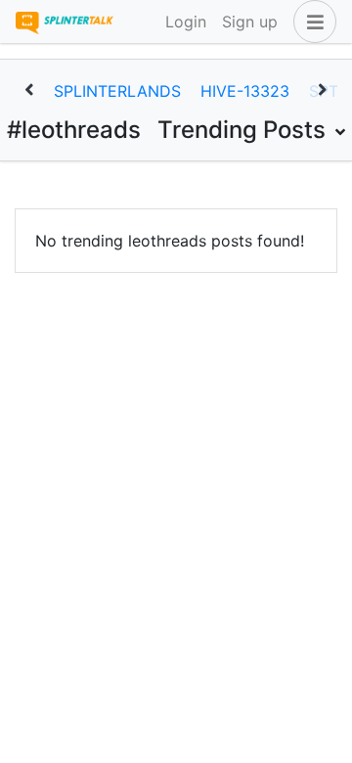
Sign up (250, 21)
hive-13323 (244, 91)
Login (185, 21)
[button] (311, 21)
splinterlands (117, 91)
